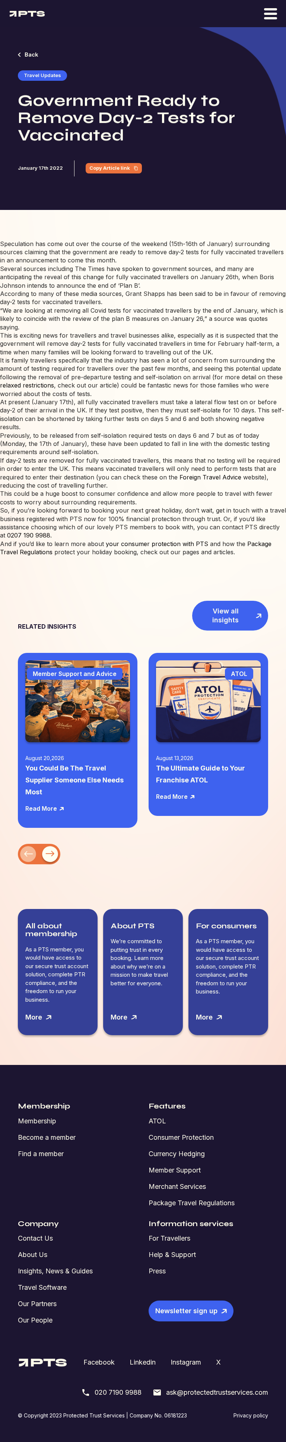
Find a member (41, 1154)
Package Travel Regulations (192, 1203)
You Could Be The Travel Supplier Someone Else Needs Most (74, 780)
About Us (32, 1254)
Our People (35, 1320)
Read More (41, 808)
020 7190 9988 (118, 1392)
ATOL (157, 1121)
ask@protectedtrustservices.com (217, 1392)
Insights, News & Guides (55, 1271)
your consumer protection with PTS (157, 544)
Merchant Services (177, 1186)
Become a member (47, 1137)
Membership (37, 1121)
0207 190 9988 (28, 535)
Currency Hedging (177, 1154)
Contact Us (35, 1238)
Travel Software (42, 1287)
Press (157, 1271)
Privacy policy (250, 1415)
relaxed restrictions (27, 385)
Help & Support (172, 1254)
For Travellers (169, 1238)
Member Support (175, 1170)
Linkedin (143, 1362)
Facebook (99, 1362)
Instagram (186, 1362)
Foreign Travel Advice (210, 477)
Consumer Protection (181, 1137)
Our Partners (37, 1304)
